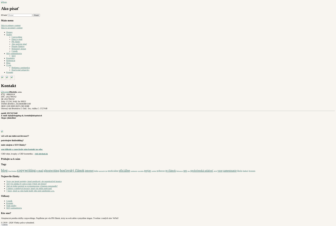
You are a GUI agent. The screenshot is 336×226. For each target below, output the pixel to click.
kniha (96, 171)
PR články (16, 42)
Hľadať (4, 15)
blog (4, 170)
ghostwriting (51, 170)
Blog (8, 63)
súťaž (215, 171)
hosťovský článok (72, 170)
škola (239, 171)
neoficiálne (113, 171)
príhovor (161, 171)
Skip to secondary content (11, 28)
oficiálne (124, 170)
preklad (154, 171)
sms (189, 171)
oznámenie (134, 171)
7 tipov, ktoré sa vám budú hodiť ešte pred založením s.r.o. (30, 191)
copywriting (26, 170)
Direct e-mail (17, 39)
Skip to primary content (10, 25)
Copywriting (17, 37)
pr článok (170, 170)
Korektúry (10, 58)
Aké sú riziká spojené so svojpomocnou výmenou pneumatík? (32, 186)
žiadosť (245, 171)
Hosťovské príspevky (20, 70)
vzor (220, 170)
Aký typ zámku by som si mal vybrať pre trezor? (26, 184)
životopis (252, 171)
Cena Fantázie (12, 171)
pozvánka (141, 171)
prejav (147, 170)
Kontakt (9, 72)
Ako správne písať (19, 44)
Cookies (5, 225)
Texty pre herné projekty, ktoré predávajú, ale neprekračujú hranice (34, 181)
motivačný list (103, 171)
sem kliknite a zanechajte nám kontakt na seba (22, 149)
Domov (9, 32)
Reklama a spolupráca (21, 68)
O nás (8, 65)
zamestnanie (230, 170)
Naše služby (11, 206)
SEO (14, 56)
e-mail (39, 170)
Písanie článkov (18, 46)
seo (185, 170)
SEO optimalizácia (14, 53)
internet (89, 170)
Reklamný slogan (19, 49)
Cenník (15, 51)
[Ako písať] (4, 2)
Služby (9, 35)
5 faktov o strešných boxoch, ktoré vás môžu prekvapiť (29, 188)
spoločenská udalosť (201, 170)
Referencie (10, 60)
